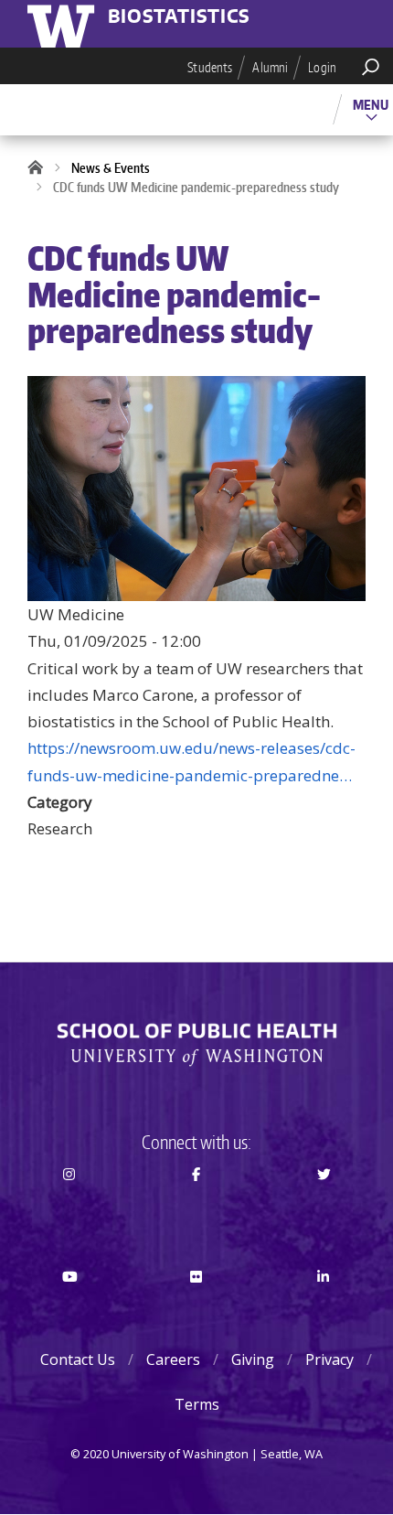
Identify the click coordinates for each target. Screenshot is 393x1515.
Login (322, 67)
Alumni (270, 67)
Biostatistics (179, 17)
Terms (197, 1404)
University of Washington (64, 24)
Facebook (196, 1207)
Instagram (69, 1207)
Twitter (323, 1207)
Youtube (69, 1309)
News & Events (110, 168)
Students (209, 67)
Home (41, 168)
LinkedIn (323, 1309)
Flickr (196, 1309)
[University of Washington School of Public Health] (196, 1045)
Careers (173, 1359)
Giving (252, 1359)
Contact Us (77, 1359)
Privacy (329, 1359)
